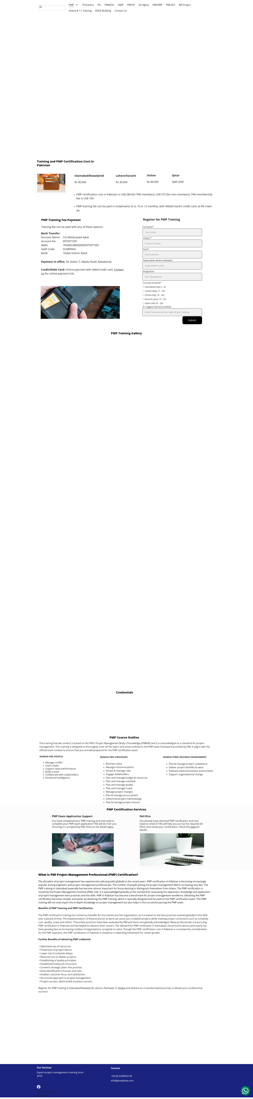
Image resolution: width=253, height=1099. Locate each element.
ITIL (99, 4)
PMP (71, 4)
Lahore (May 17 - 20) (154, 291)
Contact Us (121, 10)
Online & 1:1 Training (80, 10)
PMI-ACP (170, 4)
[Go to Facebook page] (38, 1087)
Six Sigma (144, 4)
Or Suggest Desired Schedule (156, 306)
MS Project (185, 4)
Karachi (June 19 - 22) (155, 299)
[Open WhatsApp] (245, 1090)
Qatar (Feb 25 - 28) (153, 303)
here (120, 111)
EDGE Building (103, 10)
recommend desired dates (94, 145)
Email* (145, 249)
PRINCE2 (109, 4)
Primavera (88, 4)
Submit (192, 320)
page (193, 826)
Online (121, 988)
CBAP (121, 4)
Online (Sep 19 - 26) (154, 295)
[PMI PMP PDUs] (172, 849)
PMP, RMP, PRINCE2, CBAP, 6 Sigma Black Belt (166, 83)
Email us (184, 153)
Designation (148, 271)
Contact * (147, 238)
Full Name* (148, 227)
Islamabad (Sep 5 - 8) (154, 286)
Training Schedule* (151, 282)
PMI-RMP (157, 4)
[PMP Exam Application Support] (83, 849)
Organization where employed (157, 260)
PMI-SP (131, 4)
